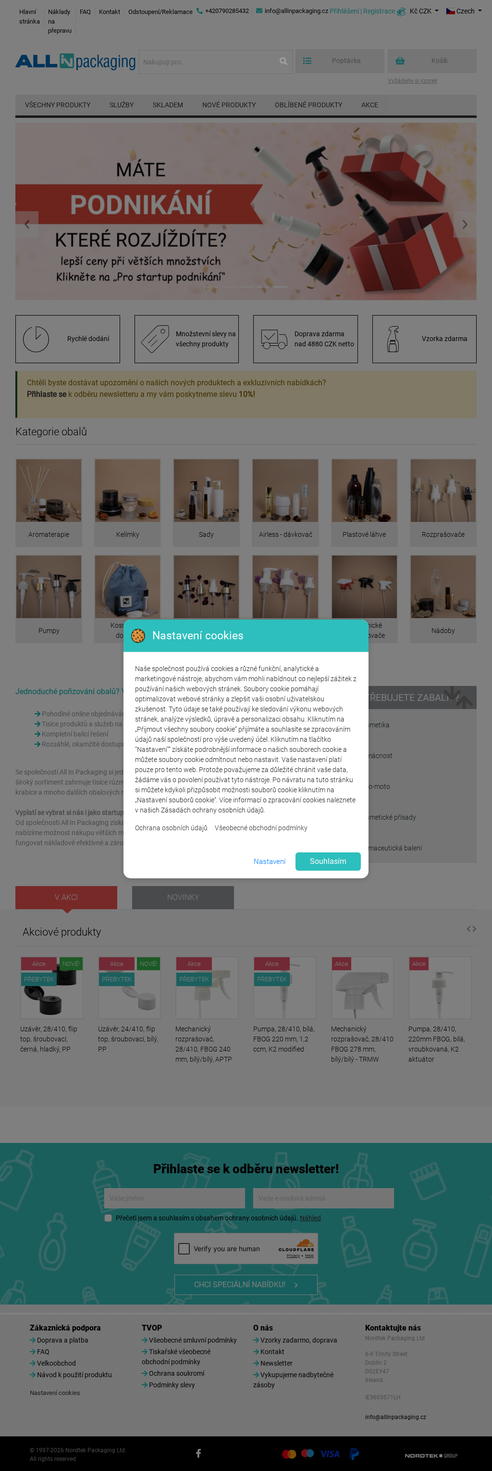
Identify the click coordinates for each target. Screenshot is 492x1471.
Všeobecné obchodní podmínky (261, 828)
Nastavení (269, 861)
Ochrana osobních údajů (171, 828)
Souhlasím (328, 861)
